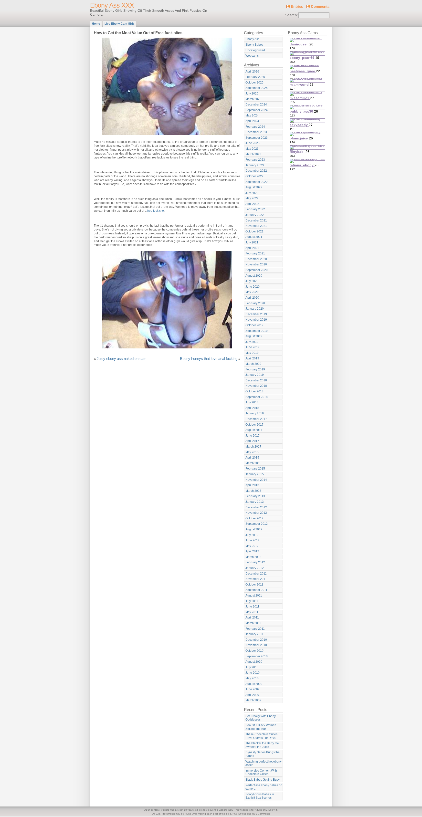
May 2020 (252, 292)
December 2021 (256, 220)
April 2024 (252, 121)
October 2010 (254, 650)
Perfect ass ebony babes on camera (263, 787)
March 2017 (253, 446)
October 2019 (254, 325)
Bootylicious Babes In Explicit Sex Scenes (259, 796)
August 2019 (253, 336)
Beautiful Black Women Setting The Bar (260, 727)
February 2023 (255, 159)
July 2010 (251, 667)
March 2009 (253, 700)
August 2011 (253, 595)
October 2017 (254, 424)
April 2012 (252, 551)
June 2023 (252, 143)
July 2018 (251, 402)
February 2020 (255, 303)
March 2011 (253, 623)
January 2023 (254, 165)
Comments (320, 7)
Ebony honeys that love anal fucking (208, 359)
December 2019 (256, 314)
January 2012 (254, 568)
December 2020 (256, 259)
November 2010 (256, 645)
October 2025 (254, 82)
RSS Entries (239, 813)
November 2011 (256, 579)
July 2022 (251, 193)
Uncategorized (255, 50)
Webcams (252, 55)
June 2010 (252, 672)
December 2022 (256, 170)
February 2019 (255, 369)
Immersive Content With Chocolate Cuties (261, 772)
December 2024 (256, 104)
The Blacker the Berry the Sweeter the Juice (262, 745)
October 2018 (254, 391)
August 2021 (253, 237)
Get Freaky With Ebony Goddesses (260, 718)
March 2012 (253, 557)
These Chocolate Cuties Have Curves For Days (261, 736)
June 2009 (252, 689)
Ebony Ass (252, 39)
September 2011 (256, 590)
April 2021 (252, 248)
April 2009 (252, 695)
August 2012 (253, 529)
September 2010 (256, 656)
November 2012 (256, 512)
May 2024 (252, 115)
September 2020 (256, 270)
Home (96, 23)
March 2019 (253, 364)
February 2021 (255, 253)
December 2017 (256, 419)
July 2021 (251, 242)
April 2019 (252, 358)
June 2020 (252, 286)
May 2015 (252, 452)
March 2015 (253, 463)
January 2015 (254, 474)
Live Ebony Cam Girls (120, 23)
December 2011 (256, 573)
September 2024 (256, 110)
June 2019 (252, 347)
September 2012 (256, 523)
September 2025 (256, 88)
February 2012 (255, 562)
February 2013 (255, 496)
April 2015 (252, 457)
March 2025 (253, 99)
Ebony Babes (254, 44)
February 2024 (255, 126)
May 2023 (252, 148)
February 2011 (255, 628)
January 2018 (254, 413)
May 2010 (252, 678)
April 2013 (252, 485)
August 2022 (253, 187)
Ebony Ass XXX (112, 5)
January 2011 (254, 634)
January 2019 (254, 375)
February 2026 (255, 77)
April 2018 (252, 408)
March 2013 (253, 490)
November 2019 (256, 319)
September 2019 (256, 331)
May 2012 (252, 546)
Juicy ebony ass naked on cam (122, 359)
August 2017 (253, 430)
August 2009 (253, 684)
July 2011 (251, 601)
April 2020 (252, 297)
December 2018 (256, 380)
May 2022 (252, 198)
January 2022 (254, 215)
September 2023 (256, 137)
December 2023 (256, 132)
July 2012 (251, 535)
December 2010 (256, 639)
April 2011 (252, 617)
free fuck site (155, 210)
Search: (291, 15)
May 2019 (252, 353)
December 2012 (256, 507)
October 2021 (254, 231)
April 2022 (252, 204)
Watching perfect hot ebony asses (263, 763)
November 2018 (256, 386)
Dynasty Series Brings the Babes (262, 754)
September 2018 (256, 397)
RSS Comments (261, 813)
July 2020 (251, 281)
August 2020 (253, 275)
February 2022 (255, 209)
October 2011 (254, 584)
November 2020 (256, 264)
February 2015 (255, 468)
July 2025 (251, 93)
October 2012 (254, 518)
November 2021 (256, 226)
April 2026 (252, 71)
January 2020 (254, 308)
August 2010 (253, 661)
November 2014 (256, 480)
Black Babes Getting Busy (262, 779)
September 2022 (256, 182)
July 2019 (251, 342)
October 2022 (254, 176)
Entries (297, 7)
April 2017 (252, 441)
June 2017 (252, 435)
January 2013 (254, 501)
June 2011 (252, 606)
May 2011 (251, 612)
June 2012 (252, 540)
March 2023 (253, 154)
